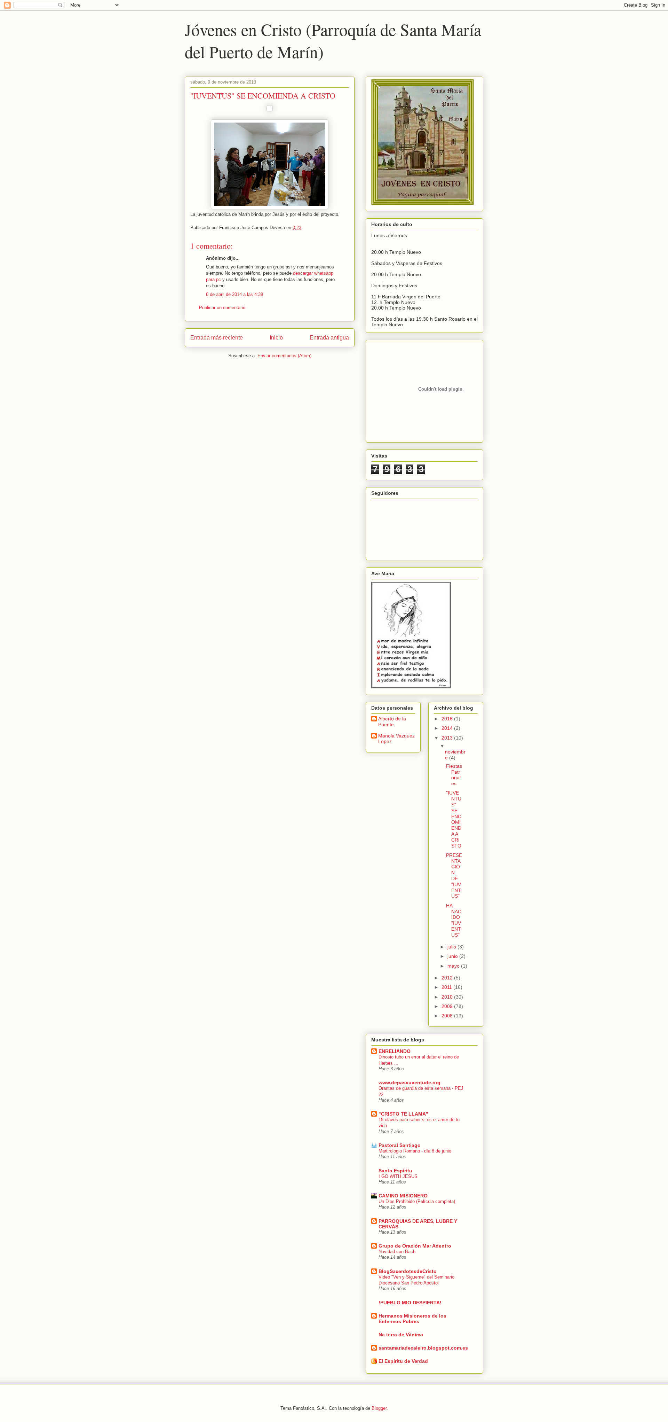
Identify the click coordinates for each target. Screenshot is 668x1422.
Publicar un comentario (222, 307)
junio (453, 956)
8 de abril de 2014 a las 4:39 (234, 294)
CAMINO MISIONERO (403, 1195)
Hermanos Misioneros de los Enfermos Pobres (412, 1318)
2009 (448, 1006)
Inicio (276, 338)
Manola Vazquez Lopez (396, 738)
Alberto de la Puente (392, 721)
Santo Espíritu (395, 1170)
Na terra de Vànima (401, 1334)
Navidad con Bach (397, 1251)
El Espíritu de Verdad (403, 1361)
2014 (448, 728)
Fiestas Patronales (454, 774)
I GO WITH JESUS (398, 1176)
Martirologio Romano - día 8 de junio (415, 1151)
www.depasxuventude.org (409, 1082)
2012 (448, 977)
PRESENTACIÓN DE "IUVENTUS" (454, 875)
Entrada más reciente (216, 338)
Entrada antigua (329, 338)
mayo (454, 966)
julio (452, 947)
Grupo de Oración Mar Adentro (415, 1246)
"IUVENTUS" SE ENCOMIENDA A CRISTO (453, 819)
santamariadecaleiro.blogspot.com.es (423, 1348)
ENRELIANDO (395, 1051)
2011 (447, 987)
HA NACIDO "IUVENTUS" (453, 920)
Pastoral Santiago (400, 1145)
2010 (448, 997)
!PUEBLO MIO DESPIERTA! (410, 1302)
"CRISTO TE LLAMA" (403, 1114)
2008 (448, 1015)
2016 (448, 718)
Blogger (379, 1408)
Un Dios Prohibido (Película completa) (417, 1201)
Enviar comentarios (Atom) (284, 355)
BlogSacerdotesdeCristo (408, 1271)
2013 (448, 738)
